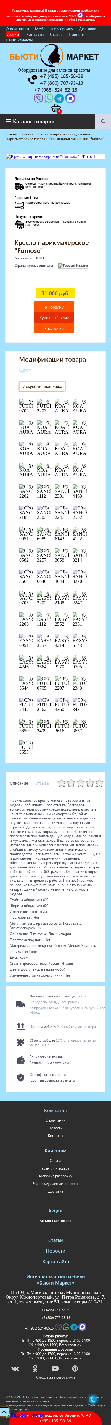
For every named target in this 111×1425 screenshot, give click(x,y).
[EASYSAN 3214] (66, 637)
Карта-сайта (55, 1261)
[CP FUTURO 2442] (31, 701)
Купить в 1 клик (54, 317)
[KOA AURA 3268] (31, 466)
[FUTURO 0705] (31, 402)
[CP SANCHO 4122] (84, 530)
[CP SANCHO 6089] (49, 530)
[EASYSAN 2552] (66, 615)
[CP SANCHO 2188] (31, 509)
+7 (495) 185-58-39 (55, 1310)
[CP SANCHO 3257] (49, 551)
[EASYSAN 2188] (66, 594)
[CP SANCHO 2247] (66, 509)
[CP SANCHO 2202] (31, 487)
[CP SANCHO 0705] (31, 594)
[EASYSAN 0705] (84, 658)
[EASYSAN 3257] (49, 637)
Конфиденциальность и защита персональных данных (46, 1405)
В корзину (54, 307)
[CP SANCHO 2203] (49, 509)
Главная (12, 134)
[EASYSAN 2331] (84, 615)
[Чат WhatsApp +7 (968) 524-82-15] (49, 100)
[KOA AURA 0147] (66, 402)
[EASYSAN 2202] (49, 594)
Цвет (25, 369)
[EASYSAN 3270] (66, 658)
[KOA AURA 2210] (49, 445)
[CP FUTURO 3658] (31, 743)
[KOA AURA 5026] (66, 466)
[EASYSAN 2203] (31, 615)
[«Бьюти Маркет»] (54, 65)
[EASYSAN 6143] (84, 637)
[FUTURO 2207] (49, 402)
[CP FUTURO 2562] (49, 701)
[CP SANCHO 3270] (84, 573)
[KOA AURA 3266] (66, 445)
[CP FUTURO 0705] (49, 679)
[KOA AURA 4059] (49, 466)
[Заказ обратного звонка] (32, 79)
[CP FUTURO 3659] (31, 722)
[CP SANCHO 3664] (31, 573)
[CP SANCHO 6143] (66, 530)
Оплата (55, 1160)
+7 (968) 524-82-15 (39, 1328)
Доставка (87, 28)
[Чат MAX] (80, 16)
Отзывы (42, 782)
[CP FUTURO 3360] (66, 701)
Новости (76, 34)
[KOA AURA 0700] (84, 402)
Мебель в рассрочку (54, 28)
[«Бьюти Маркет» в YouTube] (55, 1369)
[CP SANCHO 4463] (84, 487)
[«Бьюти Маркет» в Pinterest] (75, 1369)
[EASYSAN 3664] (49, 658)
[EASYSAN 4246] (31, 658)
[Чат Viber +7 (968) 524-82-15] (39, 100)
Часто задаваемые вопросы (55, 1183)
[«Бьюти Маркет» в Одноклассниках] (35, 1369)
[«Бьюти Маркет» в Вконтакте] (15, 1369)
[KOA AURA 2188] (49, 423)
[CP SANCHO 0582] (31, 551)
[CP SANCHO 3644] (66, 573)
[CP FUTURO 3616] (66, 722)
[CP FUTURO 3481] (84, 701)
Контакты (35, 34)
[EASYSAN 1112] (49, 615)
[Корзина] (55, 108)
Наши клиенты (19, 40)
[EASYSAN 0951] (31, 637)
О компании (17, 28)
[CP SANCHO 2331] (66, 487)
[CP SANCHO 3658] (66, 551)
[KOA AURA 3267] (84, 445)
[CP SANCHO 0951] (31, 530)
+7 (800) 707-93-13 (55, 1317)
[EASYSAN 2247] (84, 594)
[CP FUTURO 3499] (49, 722)
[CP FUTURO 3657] (84, 722)
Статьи (56, 34)
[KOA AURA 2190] (66, 423)
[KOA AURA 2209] (31, 445)
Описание (19, 782)
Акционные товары (55, 1220)
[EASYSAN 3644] (31, 679)
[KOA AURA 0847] (31, 423)
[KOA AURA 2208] (84, 423)
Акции (13, 34)
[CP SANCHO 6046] (49, 573)
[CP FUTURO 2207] (66, 679)
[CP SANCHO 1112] (49, 487)
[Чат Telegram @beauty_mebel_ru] (59, 100)
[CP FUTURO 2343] (84, 679)
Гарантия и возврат (55, 1168)
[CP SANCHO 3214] (84, 551)
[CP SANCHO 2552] (84, 509)
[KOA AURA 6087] (84, 466)
